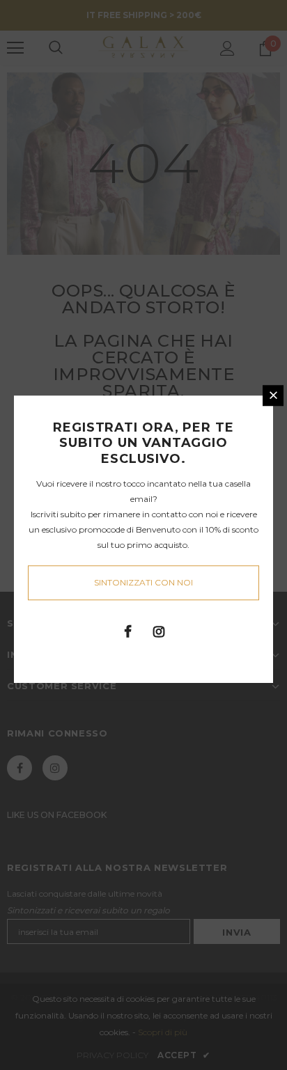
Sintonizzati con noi (143, 582)
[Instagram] (158, 630)
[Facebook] (127, 630)
